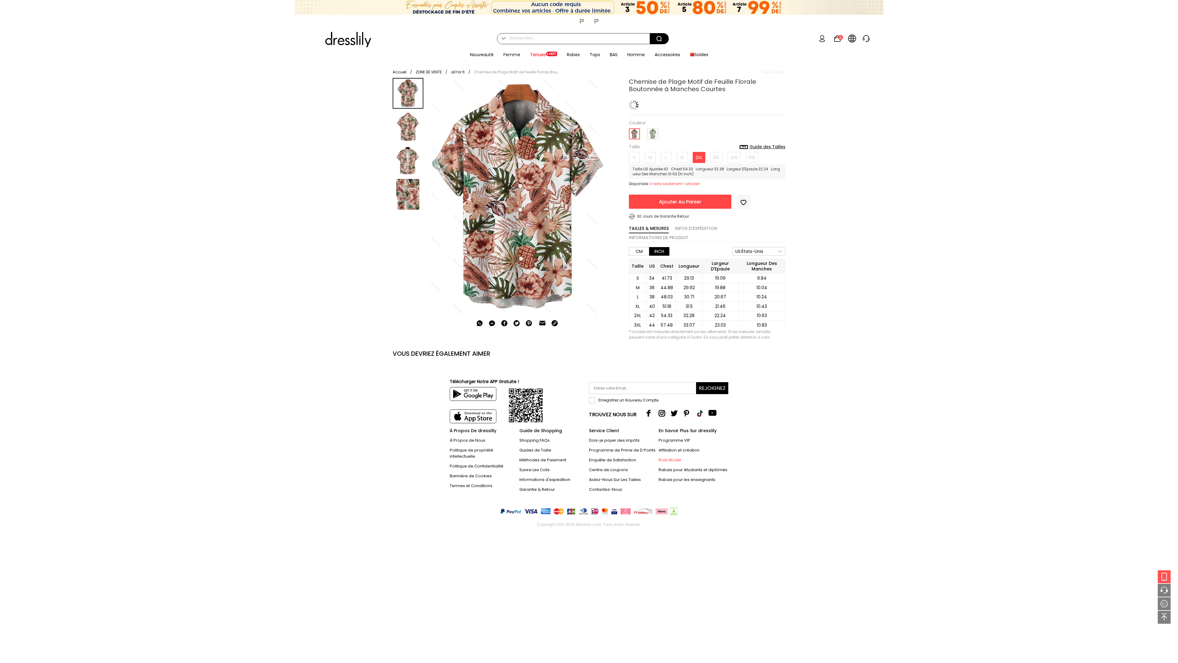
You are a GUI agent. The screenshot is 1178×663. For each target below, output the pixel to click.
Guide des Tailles (767, 147)
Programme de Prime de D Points (622, 450)
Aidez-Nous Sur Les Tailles (615, 480)
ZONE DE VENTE (429, 72)
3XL (716, 157)
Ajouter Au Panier (680, 201)
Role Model (670, 460)
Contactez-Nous (605, 489)
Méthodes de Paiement (542, 460)
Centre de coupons (608, 470)
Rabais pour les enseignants (687, 480)
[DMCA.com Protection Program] (673, 512)
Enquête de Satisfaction (612, 460)
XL (682, 157)
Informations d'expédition (544, 480)
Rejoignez (712, 388)
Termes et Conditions (471, 486)
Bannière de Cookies (471, 476)
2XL (699, 157)
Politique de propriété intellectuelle (471, 453)
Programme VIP (674, 440)
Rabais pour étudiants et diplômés (693, 470)
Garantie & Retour (537, 489)
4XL (734, 157)
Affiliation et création (679, 450)
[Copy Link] (555, 323)
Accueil (399, 72)
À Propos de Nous (467, 440)
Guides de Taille (535, 450)
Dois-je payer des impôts (614, 440)
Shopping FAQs (534, 440)
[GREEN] (653, 131)
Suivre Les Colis (534, 470)
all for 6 (458, 72)
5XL (752, 157)
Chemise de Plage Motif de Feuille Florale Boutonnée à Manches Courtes (517, 72)
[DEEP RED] (634, 131)
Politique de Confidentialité (476, 466)
